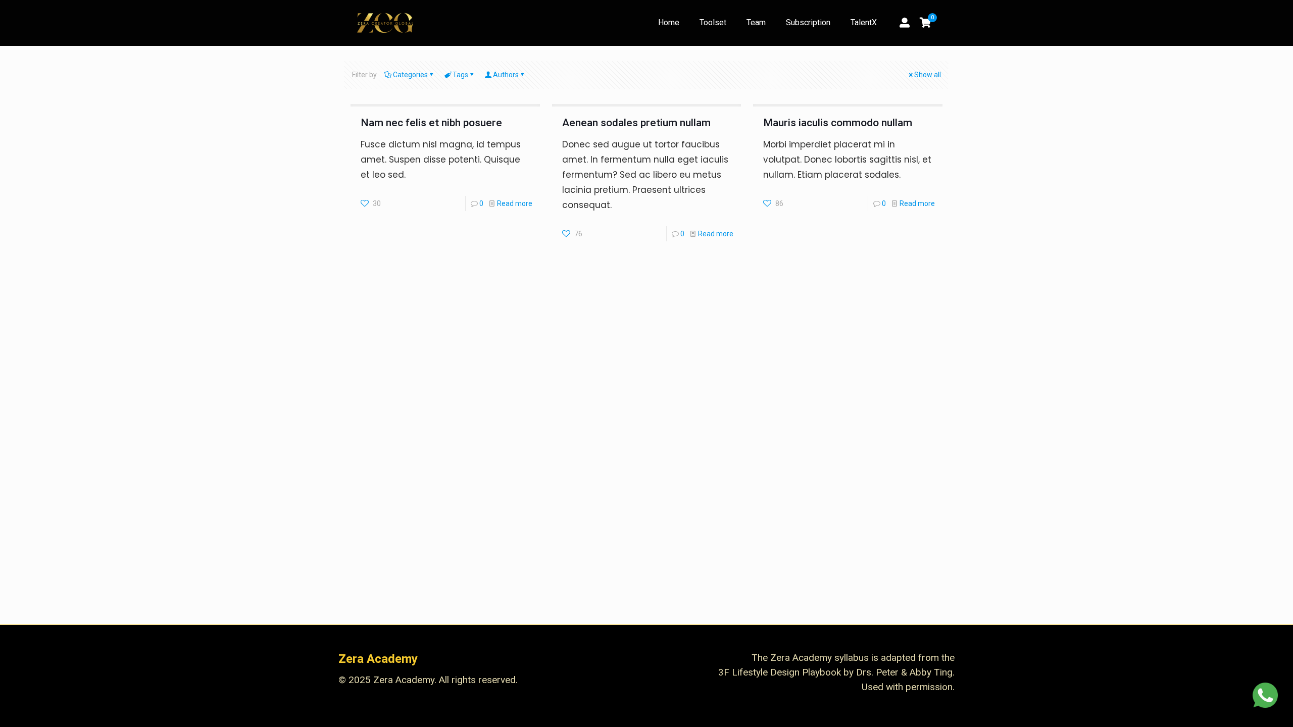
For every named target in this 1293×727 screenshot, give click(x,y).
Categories (410, 75)
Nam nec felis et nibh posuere (431, 123)
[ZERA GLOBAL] (385, 22)
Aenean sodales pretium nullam (636, 123)
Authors (506, 75)
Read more (514, 203)
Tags (460, 75)
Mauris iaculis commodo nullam (837, 123)
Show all (927, 75)
